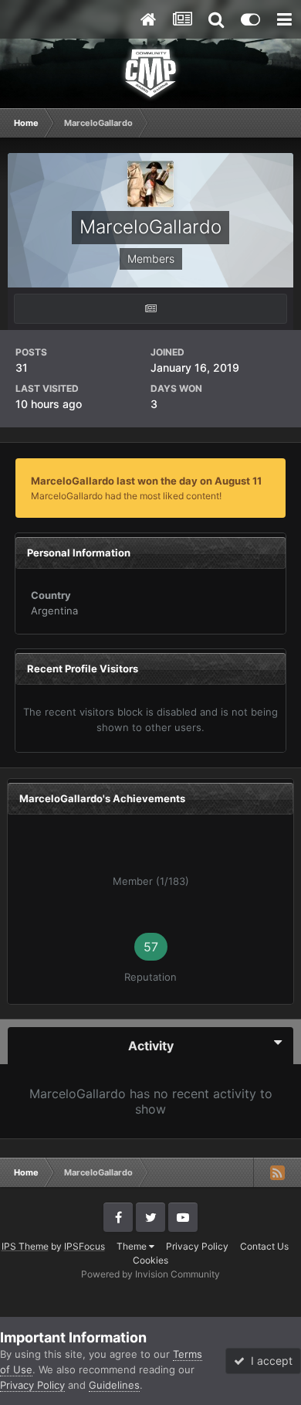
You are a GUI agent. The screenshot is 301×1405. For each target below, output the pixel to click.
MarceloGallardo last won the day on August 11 (146, 481)
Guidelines (114, 1385)
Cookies (150, 1260)
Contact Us (264, 1246)
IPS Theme (25, 1246)
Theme (133, 1246)
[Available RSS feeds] (277, 1172)
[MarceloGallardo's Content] (150, 309)
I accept (269, 1360)
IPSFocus (84, 1246)
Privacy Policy (197, 1246)
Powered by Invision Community (150, 1274)
